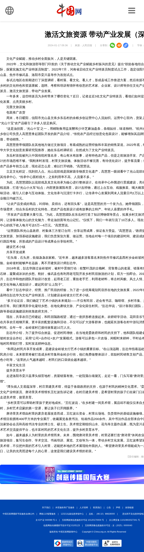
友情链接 (129, 507)
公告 (109, 507)
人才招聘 (84, 507)
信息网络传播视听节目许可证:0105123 (61, 525)
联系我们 (97, 507)
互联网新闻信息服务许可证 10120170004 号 (83, 520)
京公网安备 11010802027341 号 (124, 520)
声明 (118, 507)
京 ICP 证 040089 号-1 (46, 520)
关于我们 (46, 507)
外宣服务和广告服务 (64, 507)
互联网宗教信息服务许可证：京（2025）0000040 (108, 525)
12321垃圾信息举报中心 (72, 514)
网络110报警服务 (47, 514)
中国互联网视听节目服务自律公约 (18, 514)
